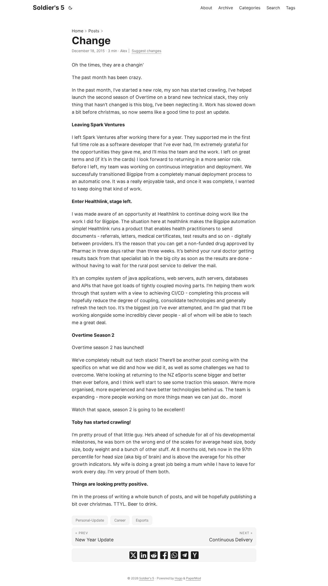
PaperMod (193, 578)
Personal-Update (90, 520)
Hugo (178, 578)
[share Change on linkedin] (143, 555)
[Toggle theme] (70, 7)
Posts (93, 30)
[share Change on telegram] (184, 555)
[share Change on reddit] (154, 555)
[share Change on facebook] (164, 555)
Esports (142, 520)
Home (77, 30)
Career (120, 520)
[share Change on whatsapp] (174, 555)
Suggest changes (146, 51)
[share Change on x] (133, 555)
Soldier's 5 (48, 7)
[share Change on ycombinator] (195, 555)
